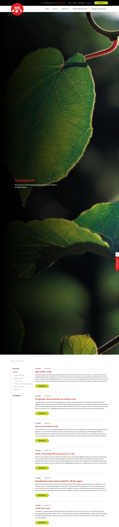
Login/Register (101, 2)
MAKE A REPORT (60, 2)
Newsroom (81, 3)
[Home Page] (17, 9)
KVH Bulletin (17, 395)
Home (47, 9)
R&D (75, 3)
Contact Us (89, 3)
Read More (42, 386)
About (69, 3)
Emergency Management (99, 9)
